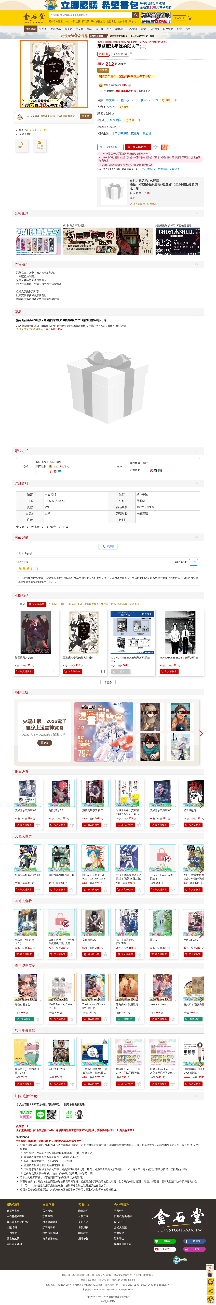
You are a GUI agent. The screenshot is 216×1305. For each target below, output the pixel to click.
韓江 (66, 21)
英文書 (79, 28)
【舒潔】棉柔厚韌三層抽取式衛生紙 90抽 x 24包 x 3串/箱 (95, 1073)
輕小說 (125, 100)
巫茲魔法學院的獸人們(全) (78, 657)
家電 (143, 28)
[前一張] (22, 74)
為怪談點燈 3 (191, 939)
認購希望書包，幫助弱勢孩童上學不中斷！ (126, 76)
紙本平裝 (103, 54)
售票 (188, 28)
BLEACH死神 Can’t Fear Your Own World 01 (94, 879)
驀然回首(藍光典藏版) (196, 1004)
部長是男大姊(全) (24, 657)
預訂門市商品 (149, 169)
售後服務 (83, 1227)
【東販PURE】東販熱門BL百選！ (133, 133)
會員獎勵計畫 (50, 1221)
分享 (193, 562)
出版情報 (12, 1227)
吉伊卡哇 (122, 21)
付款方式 (83, 1216)
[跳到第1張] (188, 254)
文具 (109, 28)
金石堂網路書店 (15, 1216)
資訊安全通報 (14, 1244)
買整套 (103, 70)
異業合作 (119, 1210)
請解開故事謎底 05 (160, 810)
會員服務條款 (50, 1238)
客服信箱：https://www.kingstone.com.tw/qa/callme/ (108, 1289)
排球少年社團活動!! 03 (27, 875)
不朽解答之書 (98, 21)
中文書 (43, 28)
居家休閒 (154, 28)
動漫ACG (55, 28)
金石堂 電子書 (120, 54)
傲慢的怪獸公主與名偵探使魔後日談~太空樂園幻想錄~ (61, 943)
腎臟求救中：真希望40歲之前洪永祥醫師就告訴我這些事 (127, 814)
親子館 (68, 28)
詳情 (132, 198)
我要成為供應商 (123, 1216)
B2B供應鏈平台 (122, 1244)
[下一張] (85, 74)
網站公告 (83, 1238)
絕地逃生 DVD (57, 1069)
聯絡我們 (83, 1233)
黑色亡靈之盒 (22, 1004)
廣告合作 (119, 1221)
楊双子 (85, 21)
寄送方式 (83, 1221)
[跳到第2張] (191, 254)
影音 (179, 28)
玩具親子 (120, 28)
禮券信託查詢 (50, 1233)
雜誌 (89, 28)
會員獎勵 (30, 28)
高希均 (132, 21)
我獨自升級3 (89, 939)
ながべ (111, 106)
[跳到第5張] (198, 254)
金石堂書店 (13, 1210)
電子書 (99, 28)
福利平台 (119, 1238)
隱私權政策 (13, 1238)
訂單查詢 (48, 1216)
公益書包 (111, 21)
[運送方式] (210, 1299)
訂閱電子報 (49, 1227)
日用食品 (168, 28)
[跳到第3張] (193, 254)
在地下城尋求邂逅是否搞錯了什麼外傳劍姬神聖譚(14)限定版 (196, 879)
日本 (155, 100)
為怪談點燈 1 (56, 810)
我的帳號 (48, 1210)
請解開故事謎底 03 (92, 810)
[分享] (210, 1291)
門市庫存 (163, 169)
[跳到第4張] (195, 254)
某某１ (153, 939)
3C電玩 (133, 28)
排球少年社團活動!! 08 (61, 875)
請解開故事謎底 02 (25, 810)
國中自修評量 (56, 21)
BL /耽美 (141, 100)
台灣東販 (116, 120)
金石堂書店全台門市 (18, 1221)
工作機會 (12, 1233)
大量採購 (174, 169)
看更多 (85, 116)
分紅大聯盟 (120, 1227)
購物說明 (83, 1210)
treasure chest (158, 1004)
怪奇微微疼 (190, 810)
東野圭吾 (75, 21)
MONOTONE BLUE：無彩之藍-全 (179, 657)
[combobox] (90, 15)
